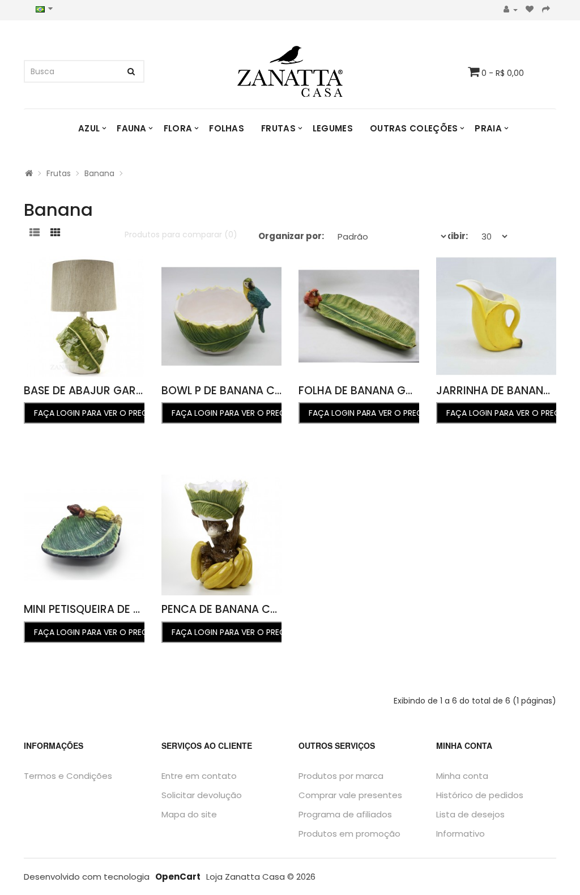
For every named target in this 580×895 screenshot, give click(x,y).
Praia (488, 128)
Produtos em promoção (349, 833)
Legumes (333, 128)
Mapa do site (189, 814)
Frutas (278, 128)
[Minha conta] (511, 10)
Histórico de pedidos (479, 795)
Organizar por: (291, 236)
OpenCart (178, 877)
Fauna (132, 128)
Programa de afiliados (345, 814)
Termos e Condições (68, 776)
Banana (99, 173)
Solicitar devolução (201, 795)
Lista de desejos (470, 814)
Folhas (226, 128)
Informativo (460, 833)
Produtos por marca (340, 776)
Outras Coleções (414, 128)
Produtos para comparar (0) (181, 234)
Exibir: (454, 236)
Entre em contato (199, 776)
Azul (89, 128)
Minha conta (462, 776)
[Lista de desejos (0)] (530, 10)
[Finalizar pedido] (546, 10)
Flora (178, 128)
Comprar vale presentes (350, 795)
